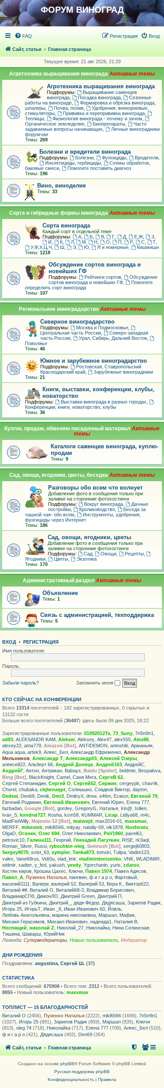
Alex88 (141, 739)
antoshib (119, 745)
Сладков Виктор (112, 789)
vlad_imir (66, 858)
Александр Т (47, 758)
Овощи (108, 553)
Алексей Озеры (118, 758)
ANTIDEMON (93, 745)
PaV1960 (113, 833)
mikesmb (31, 827)
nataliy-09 (93, 827)
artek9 (34, 752)
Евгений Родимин (21, 802)
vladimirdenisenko (100, 858)
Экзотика (87, 559)
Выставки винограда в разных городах (104, 401)
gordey (64, 808)
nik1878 (114, 827)
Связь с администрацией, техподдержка (97, 615)
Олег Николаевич (81, 833)
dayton (140, 789)
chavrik (150, 783)
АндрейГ (12, 770)
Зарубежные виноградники (123, 372)
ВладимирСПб (18, 896)
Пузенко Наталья (46, 877)
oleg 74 (23, 1027)
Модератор (134, 940)
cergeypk (129, 783)
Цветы (61, 559)
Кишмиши (148, 247)
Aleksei (66, 739)
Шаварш (31, 934)
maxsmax (136, 821)
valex (8, 858)
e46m (105, 796)
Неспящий (14, 927)
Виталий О (41, 890)
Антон (32, 770)
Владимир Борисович (110, 890)
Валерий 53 (91, 883)
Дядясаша (113, 902)
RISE (127, 840)
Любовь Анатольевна (25, 915)
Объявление (60, 593)
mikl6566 (54, 827)
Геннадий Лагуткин (96, 840)
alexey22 (11, 745)
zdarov (131, 865)
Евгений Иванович (66, 802)
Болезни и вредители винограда (85, 151)
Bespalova (149, 770)
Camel (63, 777)
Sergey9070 (15, 852)
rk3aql (142, 840)
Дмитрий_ (60, 902)
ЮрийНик (54, 934)
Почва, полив (69, 108)
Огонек (27, 833)
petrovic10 (13, 840)
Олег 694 (48, 833)
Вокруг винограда (103, 504)
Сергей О (60, 783)
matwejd (83, 821)
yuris (115, 865)
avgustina (46, 963)
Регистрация (41, 642)
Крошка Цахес (50, 871)
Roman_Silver (17, 846)
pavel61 (134, 833)
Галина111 (39, 840)
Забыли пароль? (20, 682)
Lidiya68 (129, 815)
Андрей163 (109, 764)
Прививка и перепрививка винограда (104, 113)
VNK (128, 858)
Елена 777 (137, 802)
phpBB (67, 1063)
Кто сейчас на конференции (41, 699)
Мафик (127, 915)
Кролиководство (97, 509)
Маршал (107, 915)
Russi (41, 846)
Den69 (28, 796)
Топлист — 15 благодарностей (45, 1007)
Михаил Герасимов (23, 921)
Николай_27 (70, 927)
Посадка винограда (99, 97)
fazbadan (12, 808)
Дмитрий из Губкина (24, 902)
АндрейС (134, 764)
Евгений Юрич (108, 802)
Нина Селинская (130, 927)
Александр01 (81, 758)
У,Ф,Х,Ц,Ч (41, 247)
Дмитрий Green (78, 896)
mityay (73, 827)
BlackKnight (41, 777)
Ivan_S (9, 815)
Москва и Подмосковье (102, 327)
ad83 (7, 739)
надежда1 (101, 921)
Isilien (141, 808)
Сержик (107, 783)
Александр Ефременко (95, 752)
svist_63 (40, 852)
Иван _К (52, 908)
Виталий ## (14, 890)
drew (91, 796)
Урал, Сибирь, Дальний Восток (113, 338)
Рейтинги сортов (102, 277)
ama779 (32, 745)
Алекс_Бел (56, 752)
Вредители (146, 157)
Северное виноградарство (77, 321)
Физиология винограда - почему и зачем (97, 118)
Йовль (115, 908)
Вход (9, 642)
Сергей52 (84, 783)
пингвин (78, 877)
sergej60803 (136, 846)
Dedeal (10, 796)
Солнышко (80, 789)
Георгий (62, 840)
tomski (104, 852)
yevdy (74, 865)
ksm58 (71, 815)
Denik (43, 796)
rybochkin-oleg (66, 846)
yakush (57, 865)
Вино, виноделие (61, 185)
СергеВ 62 (111, 777)
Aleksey (85, 739)
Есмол (121, 796)
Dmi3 (58, 796)
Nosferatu (137, 827)
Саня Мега (84, 777)
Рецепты (134, 553)
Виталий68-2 (70, 890)
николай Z (41, 927)
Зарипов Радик (144, 902)
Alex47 (104, 739)
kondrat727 (32, 815)
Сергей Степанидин (24, 783)
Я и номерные (113, 247)
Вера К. (115, 883)
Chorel (9, 789)
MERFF (10, 827)
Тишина (11, 934)
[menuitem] (23, 36)
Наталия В (125, 921)
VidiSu (48, 858)
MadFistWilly (15, 821)
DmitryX (75, 796)
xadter (25, 865)
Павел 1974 (98, 871)
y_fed (40, 865)
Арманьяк (142, 745)
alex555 (122, 739)
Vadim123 (139, 852)
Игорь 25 (12, 908)
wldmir (9, 865)
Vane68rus (27, 858)
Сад (88, 553)
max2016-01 (108, 821)
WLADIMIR (148, 858)
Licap (111, 815)
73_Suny (123, 733)
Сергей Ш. (72, 963)
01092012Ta (97, 733)
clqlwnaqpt (53, 789)
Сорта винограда (66, 225)
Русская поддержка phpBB (82, 1071)
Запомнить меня (95, 682)
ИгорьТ (32, 908)
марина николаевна (74, 915)
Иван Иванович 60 (84, 908)
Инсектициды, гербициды (73, 163)
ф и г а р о (100, 877)
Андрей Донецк (74, 764)
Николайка (98, 927)
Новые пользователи (94, 940)
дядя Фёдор (86, 902)
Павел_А (12, 877)
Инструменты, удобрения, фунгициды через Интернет (83, 517)
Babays (73, 770)
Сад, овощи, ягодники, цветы (89, 537)
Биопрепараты (109, 123)
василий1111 (16, 883)
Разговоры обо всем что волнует (95, 487)
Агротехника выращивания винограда (101, 86)
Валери (40, 883)
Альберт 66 (40, 764)
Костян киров (16, 871)
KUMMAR (91, 815)
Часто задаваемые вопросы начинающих (86, 126)
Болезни (84, 157)
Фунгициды (114, 157)
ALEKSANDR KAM (36, 739)
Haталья (108, 808)
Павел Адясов (130, 871)
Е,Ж (138, 236)
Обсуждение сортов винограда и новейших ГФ (103, 279)
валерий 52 (63, 883)
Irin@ (126, 808)
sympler (61, 852)
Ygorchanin (96, 865)
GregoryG (86, 808)
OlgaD (9, 833)
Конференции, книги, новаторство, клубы (70, 407)
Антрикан (52, 770)
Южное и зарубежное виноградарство (93, 360)
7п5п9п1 (144, 733)
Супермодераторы (45, 940)
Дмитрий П (110, 896)
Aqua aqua (13, 752)
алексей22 (13, 764)
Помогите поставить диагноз (99, 168)
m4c (145, 815)
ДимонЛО (47, 896)
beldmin (127, 770)
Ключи (76, 871)
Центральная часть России (70, 332)
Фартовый (126, 877)
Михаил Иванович (67, 921)
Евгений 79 (144, 796)
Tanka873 (83, 852)
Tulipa (119, 852)
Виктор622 (137, 883)
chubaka (28, 789)
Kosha (55, 815)
